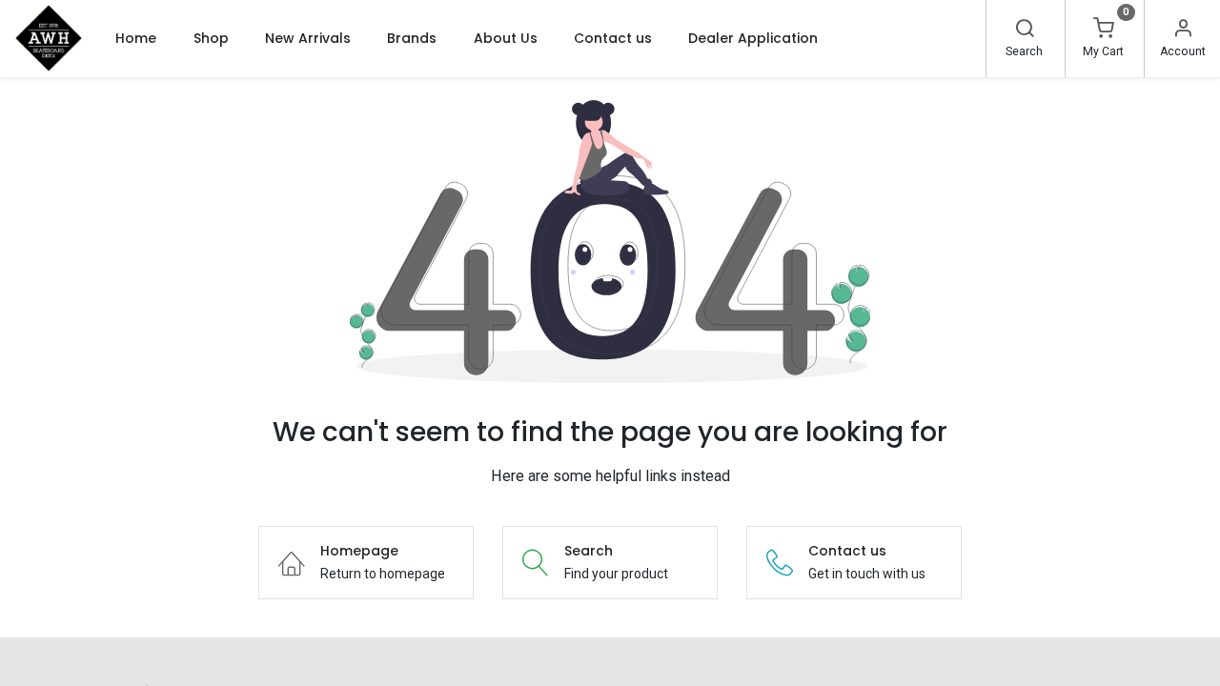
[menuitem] (135, 38)
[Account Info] (1182, 30)
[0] (1103, 30)
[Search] (1024, 30)
